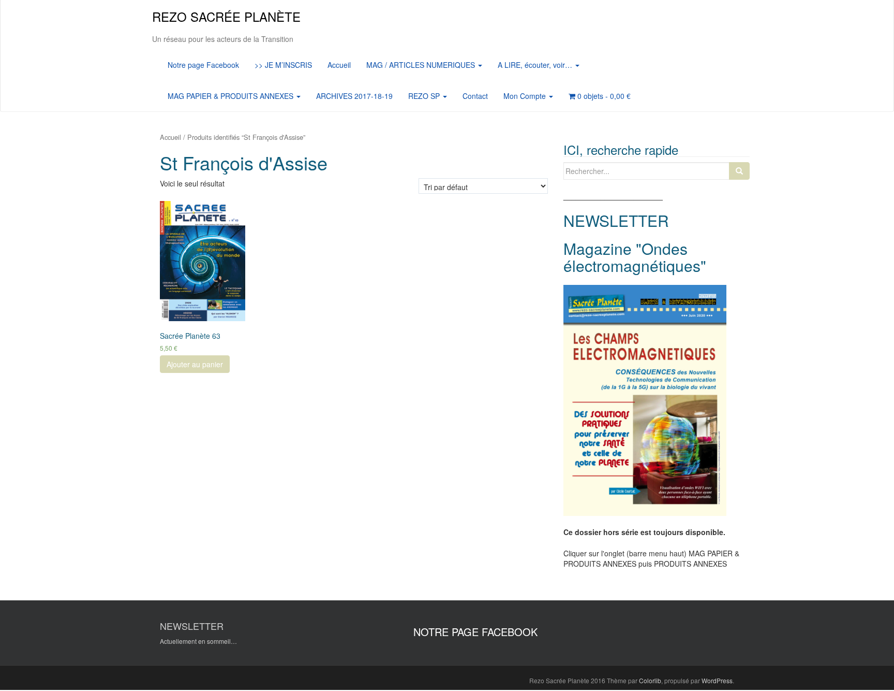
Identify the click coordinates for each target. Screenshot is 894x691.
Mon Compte (525, 96)
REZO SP (425, 96)
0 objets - (603, 96)
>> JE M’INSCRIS (283, 65)
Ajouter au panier (195, 364)
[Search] (739, 171)
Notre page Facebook (203, 65)
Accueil (339, 65)
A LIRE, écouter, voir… (536, 65)
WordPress (717, 680)
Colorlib (650, 680)
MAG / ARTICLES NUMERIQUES (421, 65)
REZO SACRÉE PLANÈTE (226, 16)
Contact (475, 96)
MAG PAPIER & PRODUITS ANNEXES (231, 96)
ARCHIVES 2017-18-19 (354, 96)
